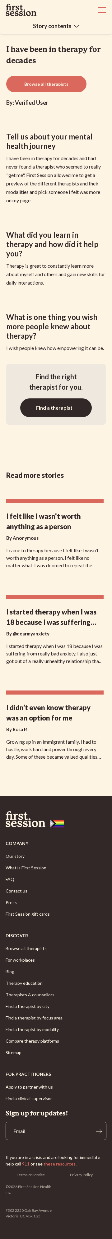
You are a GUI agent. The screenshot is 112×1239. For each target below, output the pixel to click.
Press (11, 902)
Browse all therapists (46, 84)
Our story (15, 856)
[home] (21, 10)
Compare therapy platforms (32, 1041)
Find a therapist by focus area (34, 1017)
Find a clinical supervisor (29, 1098)
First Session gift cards (28, 914)
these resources (60, 1163)
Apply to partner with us (29, 1087)
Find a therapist (54, 408)
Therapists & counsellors (30, 994)
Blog (10, 971)
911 (26, 1163)
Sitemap (13, 1052)
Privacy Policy (81, 1174)
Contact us (16, 890)
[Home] (56, 819)
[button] (101, 10)
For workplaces (20, 960)
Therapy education (24, 983)
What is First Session (26, 867)
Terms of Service (31, 1174)
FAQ (10, 879)
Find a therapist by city (27, 1006)
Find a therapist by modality (32, 1029)
